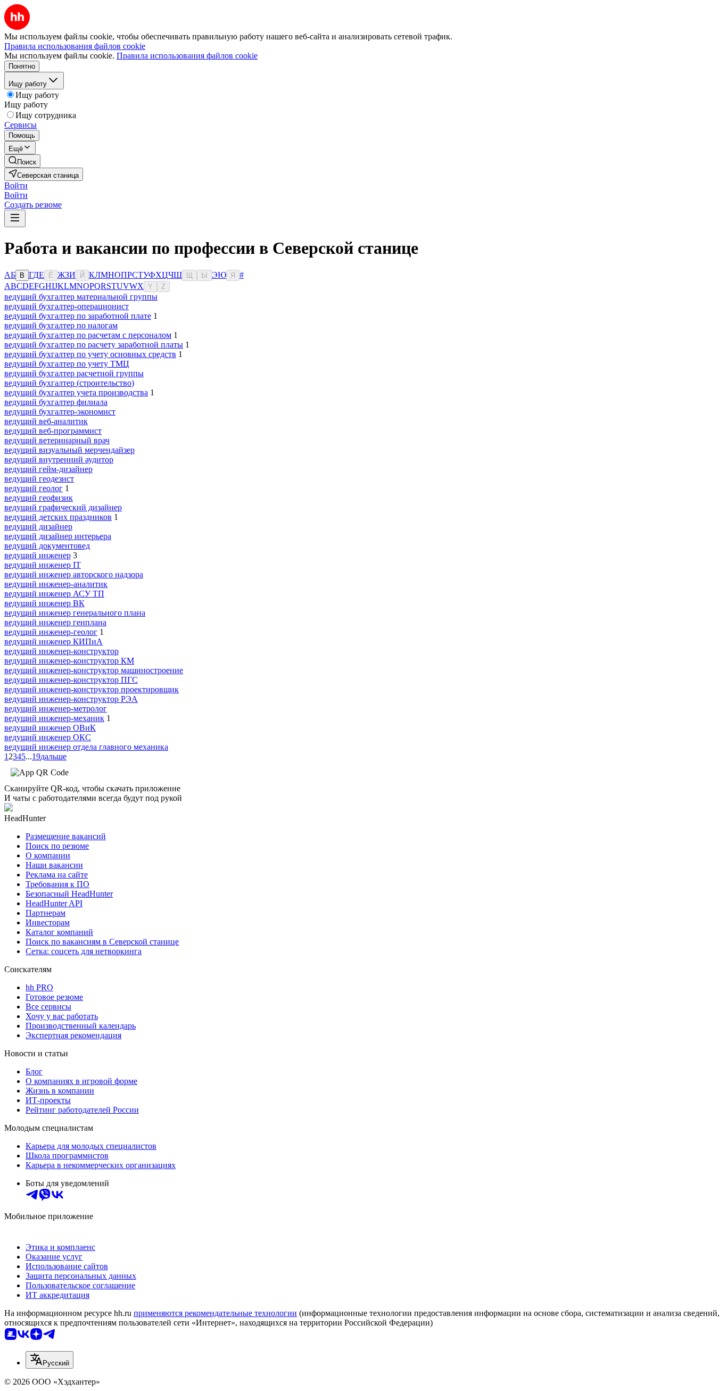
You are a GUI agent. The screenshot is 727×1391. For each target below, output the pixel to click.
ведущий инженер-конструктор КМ (69, 660)
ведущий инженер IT (42, 564)
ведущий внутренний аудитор (58, 459)
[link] (22, 161)
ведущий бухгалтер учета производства (76, 392)
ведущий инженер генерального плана (74, 612)
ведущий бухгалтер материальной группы (81, 296)
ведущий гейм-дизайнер (48, 469)
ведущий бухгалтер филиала (56, 402)
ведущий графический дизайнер (63, 507)
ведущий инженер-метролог (55, 708)
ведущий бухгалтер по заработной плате (77, 315)
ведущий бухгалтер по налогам (61, 325)
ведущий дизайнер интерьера (57, 536)
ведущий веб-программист (53, 430)
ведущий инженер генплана (55, 622)
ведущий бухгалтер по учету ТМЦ (66, 363)
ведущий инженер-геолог (50, 631)
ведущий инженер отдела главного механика (86, 746)
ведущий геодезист (39, 478)
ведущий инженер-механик (54, 718)
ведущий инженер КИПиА (53, 641)
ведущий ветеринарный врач (57, 440)
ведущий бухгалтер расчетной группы (74, 373)
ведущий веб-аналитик (46, 421)
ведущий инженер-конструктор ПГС (71, 679)
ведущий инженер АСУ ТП (54, 593)
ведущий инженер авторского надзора (73, 574)
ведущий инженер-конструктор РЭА (71, 698)
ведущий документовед (47, 545)
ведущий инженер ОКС (47, 737)
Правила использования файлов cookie (187, 55)
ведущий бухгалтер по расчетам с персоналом (87, 335)
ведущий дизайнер (38, 526)
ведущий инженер (37, 555)
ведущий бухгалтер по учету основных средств (90, 354)
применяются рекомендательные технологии (215, 1313)
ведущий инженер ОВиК (50, 727)
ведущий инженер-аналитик (56, 584)
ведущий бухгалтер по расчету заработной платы (93, 344)
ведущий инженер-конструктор (61, 651)
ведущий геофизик (38, 497)
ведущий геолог (33, 488)
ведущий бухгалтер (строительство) (69, 382)
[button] (16, 185)
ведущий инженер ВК (44, 603)
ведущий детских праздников (58, 516)
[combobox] (49, 1360)
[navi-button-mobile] (15, 218)
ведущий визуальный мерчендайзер (69, 449)
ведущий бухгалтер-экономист (59, 411)
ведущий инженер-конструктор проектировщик (91, 689)
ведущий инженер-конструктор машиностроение (93, 670)
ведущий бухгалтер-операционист (66, 306)
